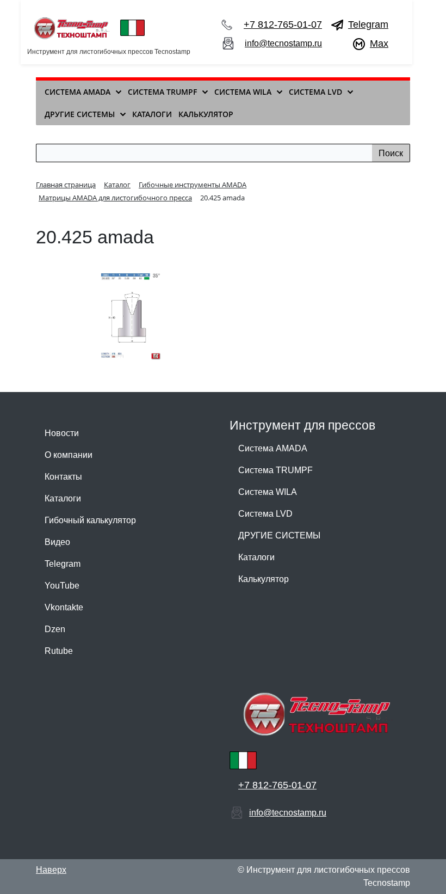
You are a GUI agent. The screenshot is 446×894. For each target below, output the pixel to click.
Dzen (55, 629)
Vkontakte (64, 607)
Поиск (391, 153)
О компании (68, 455)
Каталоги (63, 498)
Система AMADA (272, 448)
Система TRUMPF (275, 470)
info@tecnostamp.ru (283, 43)
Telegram (368, 24)
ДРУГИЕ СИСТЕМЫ (279, 535)
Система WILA (267, 492)
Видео (57, 542)
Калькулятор (263, 579)
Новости (62, 433)
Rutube (59, 651)
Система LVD (265, 513)
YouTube (62, 585)
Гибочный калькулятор (90, 520)
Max (379, 43)
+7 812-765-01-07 (283, 24)
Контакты (63, 476)
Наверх (51, 869)
